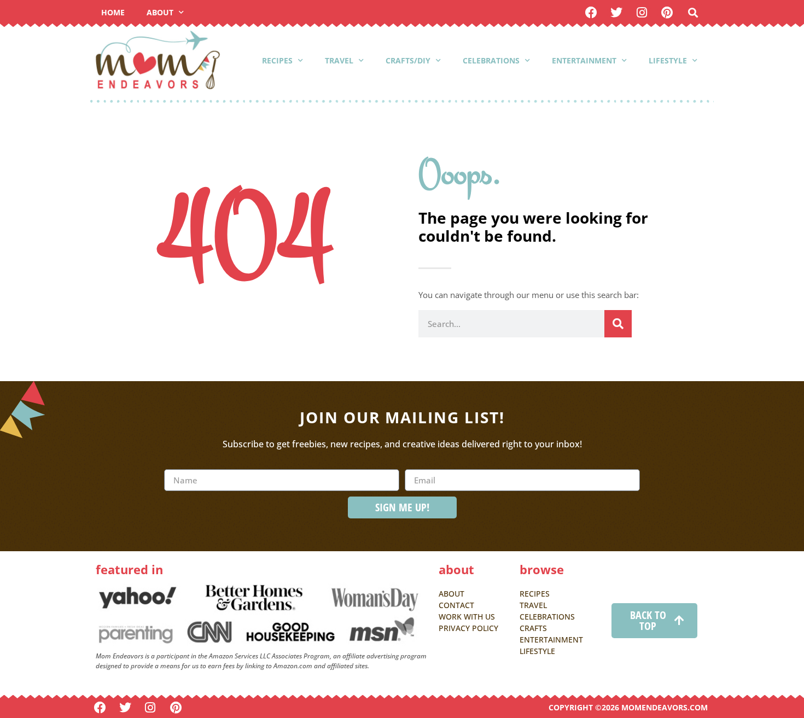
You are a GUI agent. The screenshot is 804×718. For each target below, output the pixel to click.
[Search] (618, 323)
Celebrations (491, 60)
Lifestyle (668, 60)
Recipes (277, 60)
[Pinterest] (667, 12)
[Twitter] (616, 12)
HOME (113, 12)
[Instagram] (641, 12)
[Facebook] (591, 12)
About (160, 12)
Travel (339, 60)
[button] (693, 13)
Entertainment (584, 60)
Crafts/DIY (408, 60)
